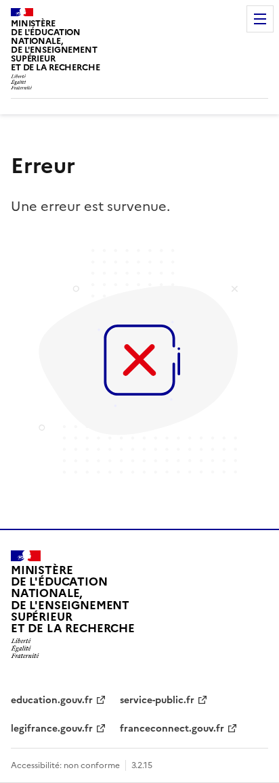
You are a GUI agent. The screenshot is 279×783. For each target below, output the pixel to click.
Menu (260, 18)
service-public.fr (157, 700)
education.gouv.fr (52, 700)
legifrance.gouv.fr (52, 728)
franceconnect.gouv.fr (172, 728)
